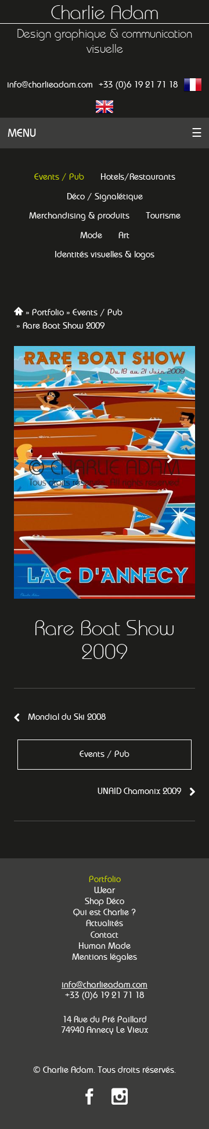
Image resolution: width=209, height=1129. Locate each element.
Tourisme (163, 215)
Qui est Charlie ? (104, 912)
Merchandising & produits (79, 215)
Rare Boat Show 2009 (64, 325)
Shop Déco (104, 901)
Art (123, 235)
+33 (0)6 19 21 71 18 (138, 84)
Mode (91, 235)
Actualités (104, 923)
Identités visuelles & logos (104, 254)
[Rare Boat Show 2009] (104, 472)
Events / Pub (59, 176)
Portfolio (48, 312)
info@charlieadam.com (50, 84)
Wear (104, 890)
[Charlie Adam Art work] (119, 1098)
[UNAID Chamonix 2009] (169, 472)
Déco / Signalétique (105, 196)
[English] (104, 106)
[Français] (192, 84)
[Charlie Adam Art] (89, 1098)
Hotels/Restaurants (137, 176)
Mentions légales (104, 957)
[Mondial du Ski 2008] (39, 472)
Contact (104, 934)
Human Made (104, 945)
